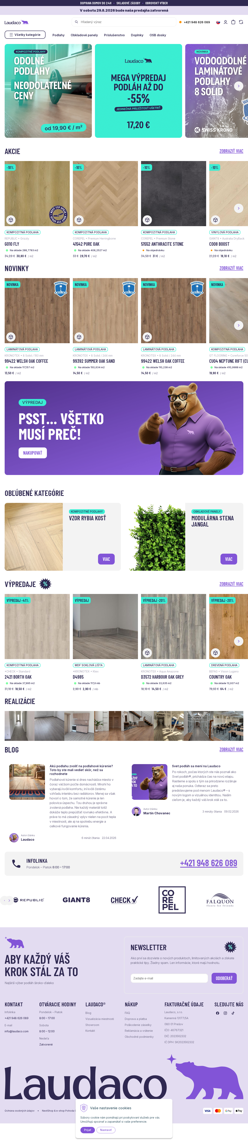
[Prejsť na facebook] (217, 1013)
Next (9, 900)
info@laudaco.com (16, 1031)
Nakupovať (32, 453)
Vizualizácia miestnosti (99, 1019)
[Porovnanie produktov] (241, 22)
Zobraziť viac (231, 151)
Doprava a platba (136, 1019)
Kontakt (90, 1030)
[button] (238, 86)
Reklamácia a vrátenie (139, 1030)
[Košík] (233, 22)
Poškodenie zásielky (138, 1025)
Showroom (92, 1025)
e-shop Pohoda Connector (71, 1111)
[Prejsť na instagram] (225, 1013)
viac (106, 559)
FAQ (127, 1013)
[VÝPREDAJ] (105, 626)
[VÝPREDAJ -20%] (173, 626)
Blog (88, 1013)
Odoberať (224, 978)
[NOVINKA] (37, 310)
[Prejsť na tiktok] (233, 1013)
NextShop (47, 1111)
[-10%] (37, 193)
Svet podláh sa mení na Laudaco (196, 766)
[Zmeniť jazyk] (218, 22)
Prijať (87, 1130)
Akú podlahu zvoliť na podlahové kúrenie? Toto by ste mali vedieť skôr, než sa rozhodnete (81, 770)
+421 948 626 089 (197, 22)
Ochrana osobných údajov (19, 1111)
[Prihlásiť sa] (225, 22)
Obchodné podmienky (139, 1036)
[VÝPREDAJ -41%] (37, 626)
